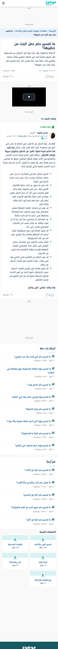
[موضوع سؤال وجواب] (51, 3)
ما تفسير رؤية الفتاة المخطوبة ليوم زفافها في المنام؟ (30, 371)
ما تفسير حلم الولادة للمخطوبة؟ (36, 433)
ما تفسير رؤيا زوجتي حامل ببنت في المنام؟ (32, 397)
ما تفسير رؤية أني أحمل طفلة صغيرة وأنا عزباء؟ (29, 421)
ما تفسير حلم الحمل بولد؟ (39, 385)
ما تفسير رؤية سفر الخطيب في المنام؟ (33, 445)
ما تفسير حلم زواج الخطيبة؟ (38, 409)
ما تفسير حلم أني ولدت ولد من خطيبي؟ (33, 357)
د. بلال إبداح (23, 136)
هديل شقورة (42, 133)
